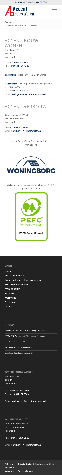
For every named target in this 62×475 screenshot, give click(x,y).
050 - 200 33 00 (21, 390)
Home (8, 271)
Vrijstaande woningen (17, 284)
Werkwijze (10, 297)
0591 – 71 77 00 (21, 66)
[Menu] (52, 11)
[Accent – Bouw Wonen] (26, 11)
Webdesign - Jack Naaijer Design (18, 464)
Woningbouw (12, 288)
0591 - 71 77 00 (21, 394)
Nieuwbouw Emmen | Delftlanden (17, 341)
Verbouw (10, 293)
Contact (9, 22)
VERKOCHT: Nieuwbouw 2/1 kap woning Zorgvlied (24, 330)
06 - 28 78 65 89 (21, 438)
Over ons (10, 302)
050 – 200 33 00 (21, 62)
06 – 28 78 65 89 (21, 127)
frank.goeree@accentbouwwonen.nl (28, 94)
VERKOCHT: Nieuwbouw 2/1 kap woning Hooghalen (25, 336)
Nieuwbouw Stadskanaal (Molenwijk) (19, 353)
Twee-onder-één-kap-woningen (23, 280)
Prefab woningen (14, 275)
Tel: (22, 2)
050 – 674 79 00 (21, 90)
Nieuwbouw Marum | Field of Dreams (19, 347)
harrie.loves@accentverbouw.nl (26, 131)
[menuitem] (52, 11)
